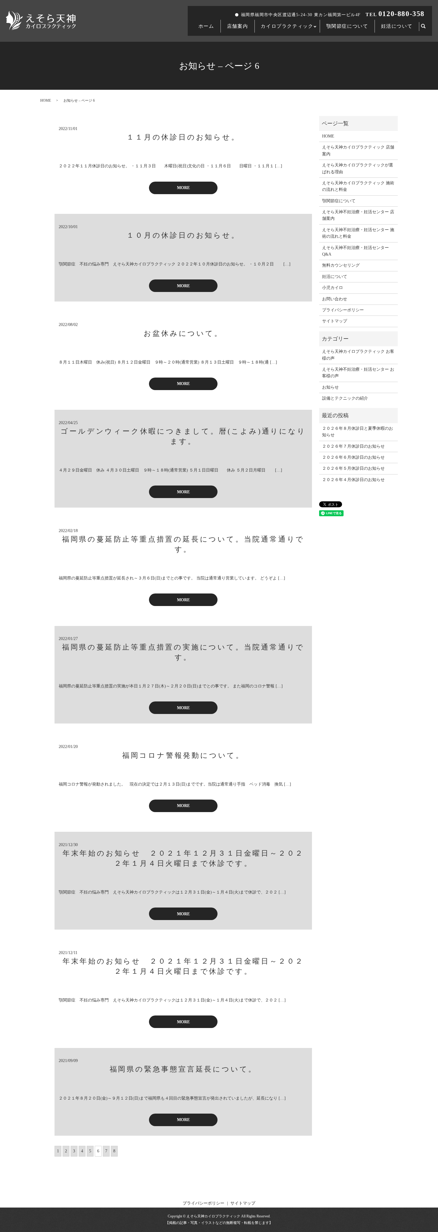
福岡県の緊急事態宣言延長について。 (183, 1069)
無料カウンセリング (341, 265)
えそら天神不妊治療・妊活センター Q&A (355, 250)
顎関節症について (347, 26)
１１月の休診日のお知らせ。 (183, 137)
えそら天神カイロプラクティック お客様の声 (358, 354)
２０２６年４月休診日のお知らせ (353, 479)
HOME (45, 100)
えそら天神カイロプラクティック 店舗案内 (358, 150)
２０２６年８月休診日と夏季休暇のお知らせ (357, 431)
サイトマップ (334, 321)
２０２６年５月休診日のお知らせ (353, 468)
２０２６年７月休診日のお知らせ (353, 446)
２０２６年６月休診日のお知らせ (353, 457)
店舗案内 (237, 26)
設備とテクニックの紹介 (345, 398)
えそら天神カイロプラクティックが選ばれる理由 (357, 168)
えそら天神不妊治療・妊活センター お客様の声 (358, 372)
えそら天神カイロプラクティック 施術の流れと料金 (358, 186)
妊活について (397, 26)
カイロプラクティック (287, 26)
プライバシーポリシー (343, 310)
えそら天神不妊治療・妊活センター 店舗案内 (358, 215)
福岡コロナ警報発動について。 (183, 755)
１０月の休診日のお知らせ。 (183, 235)
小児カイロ (332, 287)
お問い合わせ (334, 299)
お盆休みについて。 (183, 333)
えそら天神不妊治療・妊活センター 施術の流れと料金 (358, 233)
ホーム (206, 26)
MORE (183, 188)
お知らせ (330, 387)
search (426, 26)
